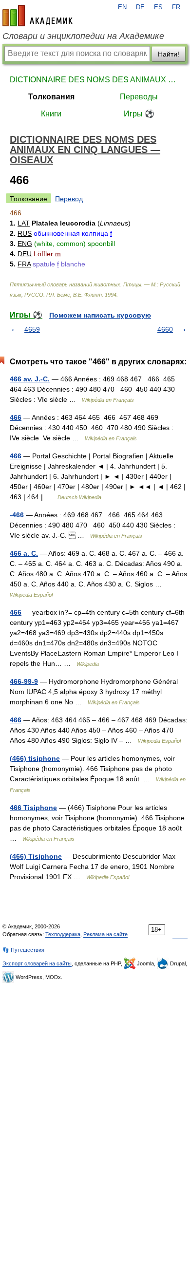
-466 (17, 515)
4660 (165, 329)
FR (176, 7)
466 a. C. (24, 553)
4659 (32, 329)
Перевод (69, 199)
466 (15, 417)
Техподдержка (62, 934)
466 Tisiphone (33, 807)
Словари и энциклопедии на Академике (83, 36)
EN (122, 7)
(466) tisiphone (35, 758)
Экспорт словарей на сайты (37, 963)
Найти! (168, 54)
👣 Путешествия (23, 950)
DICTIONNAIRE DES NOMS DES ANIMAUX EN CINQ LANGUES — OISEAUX (95, 79)
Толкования (51, 97)
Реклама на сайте (105, 934)
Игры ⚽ (139, 114)
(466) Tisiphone (36, 856)
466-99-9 (24, 681)
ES (158, 7)
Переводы (139, 97)
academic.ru (37, 15)
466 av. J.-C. (30, 379)
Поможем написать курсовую (100, 315)
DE (140, 7)
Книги (51, 114)
